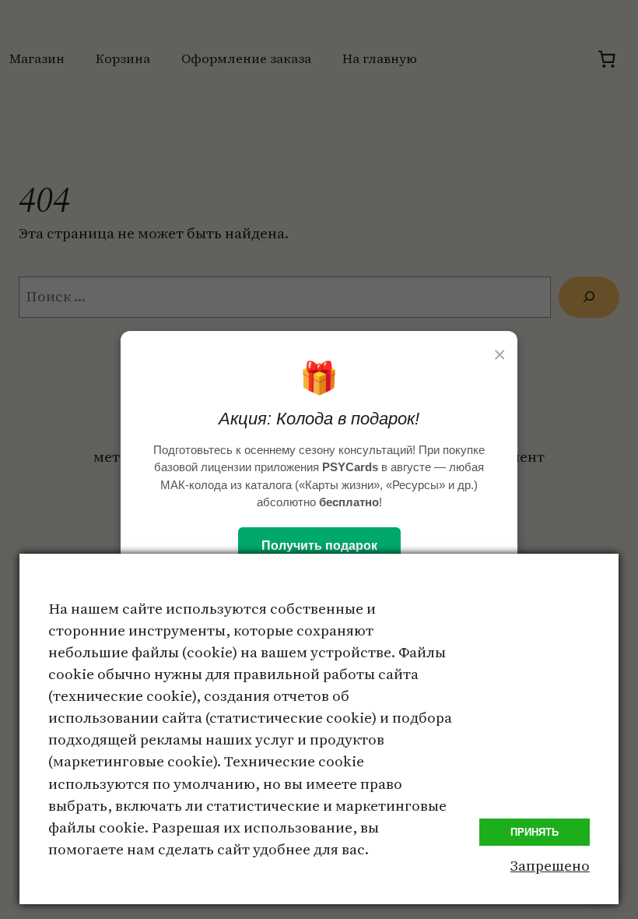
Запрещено (550, 865)
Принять (534, 832)
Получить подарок (319, 545)
